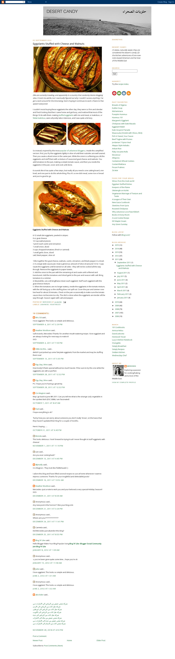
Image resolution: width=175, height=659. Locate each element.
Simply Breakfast (119, 346)
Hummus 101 (117, 117)
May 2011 (121, 283)
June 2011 (121, 280)
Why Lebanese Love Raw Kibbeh (125, 212)
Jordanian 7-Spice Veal (121, 142)
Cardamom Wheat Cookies (123, 161)
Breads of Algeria (119, 105)
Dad (37, 409)
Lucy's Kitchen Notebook (122, 340)
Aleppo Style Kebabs (120, 145)
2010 (117, 302)
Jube (37, 569)
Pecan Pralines (118, 167)
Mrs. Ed (39, 317)
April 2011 (121, 287)
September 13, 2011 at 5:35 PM (48, 358)
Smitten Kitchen (118, 352)
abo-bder (39, 594)
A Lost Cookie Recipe (120, 218)
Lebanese (44, 304)
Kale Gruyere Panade (121, 130)
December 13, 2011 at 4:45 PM (48, 458)
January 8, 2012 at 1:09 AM (46, 550)
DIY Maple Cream (119, 221)
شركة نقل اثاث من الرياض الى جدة (46, 615)
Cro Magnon (41, 393)
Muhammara (117, 111)
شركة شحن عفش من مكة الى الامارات (47, 618)
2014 (117, 248)
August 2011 (122, 272)
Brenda (39, 436)
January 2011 (122, 297)
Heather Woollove (43, 330)
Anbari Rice (116, 148)
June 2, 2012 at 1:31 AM (44, 576)
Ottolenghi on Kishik (120, 190)
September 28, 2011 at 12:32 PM (49, 374)
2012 (117, 255)
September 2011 (124, 262)
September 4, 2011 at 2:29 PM (47, 324)
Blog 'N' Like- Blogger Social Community (85, 543)
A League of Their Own (121, 199)
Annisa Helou (117, 330)
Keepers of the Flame (121, 187)
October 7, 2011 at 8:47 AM (46, 403)
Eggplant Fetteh (118, 127)
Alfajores (116, 158)
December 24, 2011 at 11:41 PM (48, 521)
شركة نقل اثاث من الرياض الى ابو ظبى (47, 609)
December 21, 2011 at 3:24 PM (48, 508)
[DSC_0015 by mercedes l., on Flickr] (68, 226)
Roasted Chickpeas (120, 208)
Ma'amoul (116, 155)
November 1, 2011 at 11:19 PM (48, 445)
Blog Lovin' (126, 235)
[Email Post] (64, 302)
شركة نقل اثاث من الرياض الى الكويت (47, 612)
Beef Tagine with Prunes (122, 139)
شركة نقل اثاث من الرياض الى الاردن (46, 606)
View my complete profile (124, 382)
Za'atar (115, 170)
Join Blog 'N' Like (39, 546)
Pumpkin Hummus (119, 114)
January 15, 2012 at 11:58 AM (47, 563)
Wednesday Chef (119, 355)
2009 (117, 305)
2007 (117, 312)
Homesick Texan (119, 337)
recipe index (123, 84)
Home (69, 640)
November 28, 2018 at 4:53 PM (48, 630)
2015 (117, 245)
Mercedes (131, 366)
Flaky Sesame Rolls (120, 151)
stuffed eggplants (66, 115)
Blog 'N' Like (40, 540)
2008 (117, 309)
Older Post (101, 640)
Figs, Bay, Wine (42, 364)
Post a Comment (39, 636)
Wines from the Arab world (123, 181)
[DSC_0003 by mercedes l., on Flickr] (50, 145)
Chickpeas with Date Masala (123, 123)
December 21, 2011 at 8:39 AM (48, 496)
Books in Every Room (120, 215)
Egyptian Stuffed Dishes (122, 184)
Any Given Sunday (119, 224)
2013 (117, 252)
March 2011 (122, 290)
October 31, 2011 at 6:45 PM (47, 430)
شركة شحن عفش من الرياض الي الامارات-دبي (50, 603)
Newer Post (37, 640)
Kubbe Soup (117, 108)
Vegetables (55, 304)
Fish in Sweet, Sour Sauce (122, 136)
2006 (117, 316)
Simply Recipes (118, 349)
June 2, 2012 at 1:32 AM (44, 588)
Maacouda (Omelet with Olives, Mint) (127, 133)
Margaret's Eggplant (120, 120)
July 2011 (121, 276)
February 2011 (123, 294)
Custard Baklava (119, 164)
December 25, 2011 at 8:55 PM (48, 534)
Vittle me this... (41, 349)
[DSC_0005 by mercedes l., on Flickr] (84, 145)
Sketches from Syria (120, 205)
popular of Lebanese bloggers (72, 150)
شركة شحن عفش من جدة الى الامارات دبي (49, 621)
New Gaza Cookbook (121, 202)
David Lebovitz (118, 333)
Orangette (116, 343)
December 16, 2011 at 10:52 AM (48, 480)
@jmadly (39, 464)
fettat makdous (39, 118)
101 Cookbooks (118, 327)
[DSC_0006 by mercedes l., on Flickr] (68, 92)
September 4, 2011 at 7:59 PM (47, 343)
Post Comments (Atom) (53, 645)
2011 (117, 259)
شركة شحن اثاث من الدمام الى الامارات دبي (49, 623)
